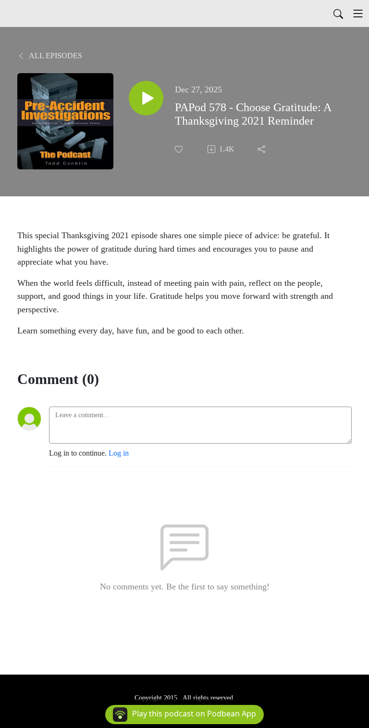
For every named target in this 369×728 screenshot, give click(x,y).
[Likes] (179, 149)
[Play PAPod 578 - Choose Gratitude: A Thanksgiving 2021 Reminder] (146, 98)
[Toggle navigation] (358, 13)
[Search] (338, 13)
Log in (119, 453)
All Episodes (54, 55)
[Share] (262, 149)
